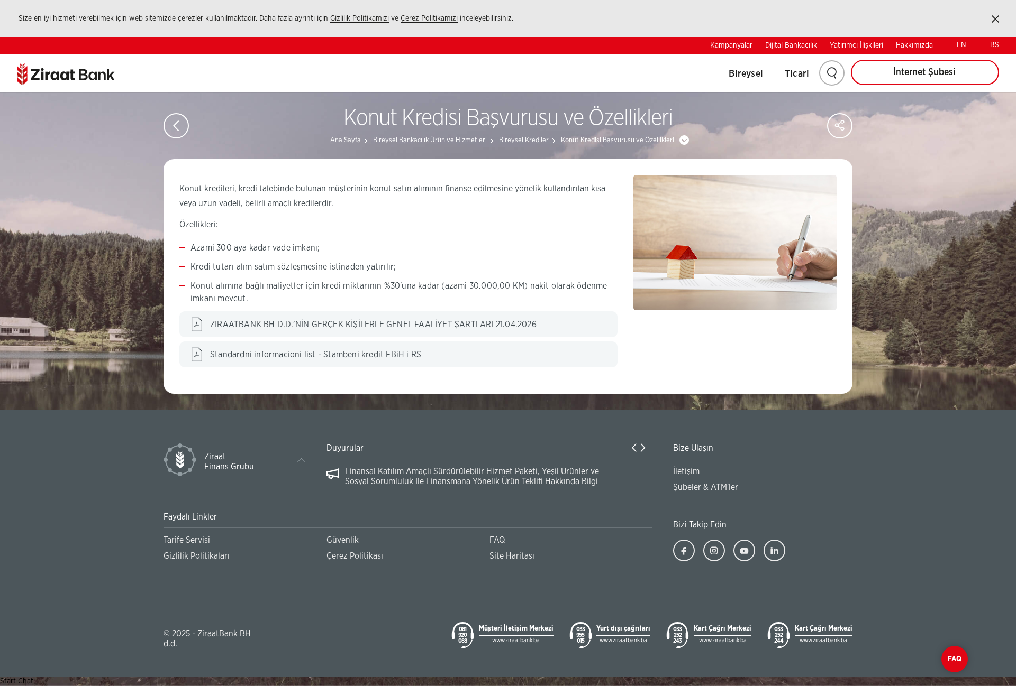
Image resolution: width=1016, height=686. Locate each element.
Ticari (797, 74)
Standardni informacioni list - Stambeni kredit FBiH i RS (315, 354)
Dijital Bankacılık (791, 45)
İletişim (686, 471)
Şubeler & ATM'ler (705, 487)
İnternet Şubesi (924, 72)
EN (961, 45)
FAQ (497, 540)
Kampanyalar (731, 45)
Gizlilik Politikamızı (359, 18)
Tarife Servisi (187, 540)
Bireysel (746, 74)
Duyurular (345, 448)
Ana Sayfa (345, 140)
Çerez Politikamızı (429, 18)
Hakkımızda (914, 45)
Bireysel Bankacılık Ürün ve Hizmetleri (430, 140)
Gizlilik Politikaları (197, 556)
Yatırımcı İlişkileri (856, 45)
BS (994, 45)
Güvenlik (342, 540)
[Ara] (832, 73)
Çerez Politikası (354, 556)
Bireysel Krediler (524, 140)
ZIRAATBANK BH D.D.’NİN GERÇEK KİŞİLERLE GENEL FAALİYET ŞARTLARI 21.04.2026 (373, 324)
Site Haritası (511, 556)
